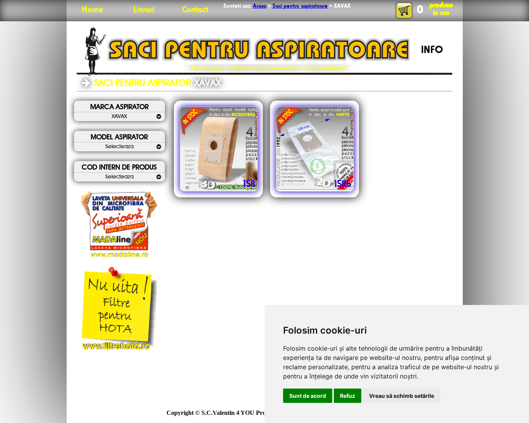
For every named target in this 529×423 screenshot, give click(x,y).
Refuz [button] (347, 395)
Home (92, 10)
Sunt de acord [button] (307, 395)
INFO (432, 50)
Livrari (143, 10)
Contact (195, 10)
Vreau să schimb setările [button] (401, 395)
